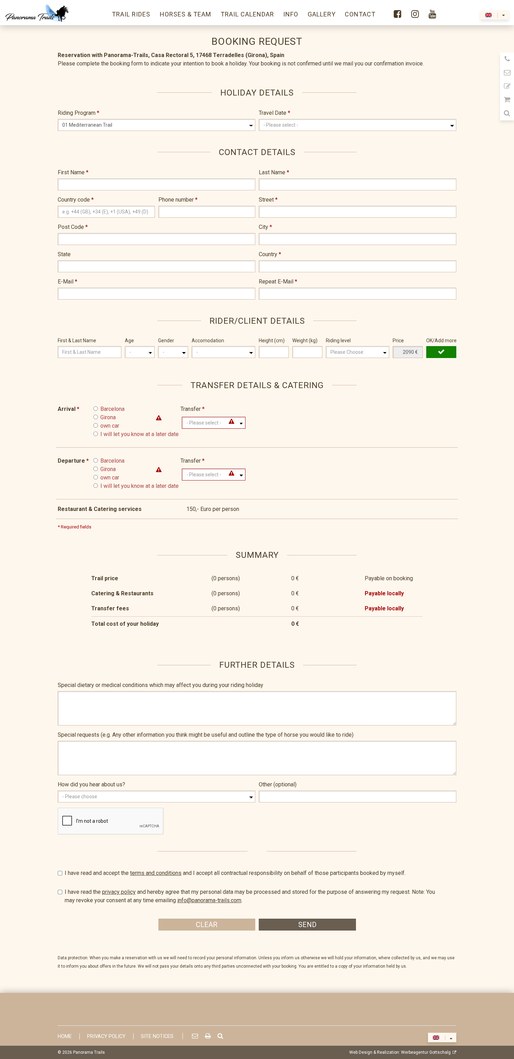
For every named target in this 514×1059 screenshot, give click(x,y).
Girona (108, 417)
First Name (73, 172)
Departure (73, 460)
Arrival (68, 409)
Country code (76, 199)
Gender (166, 340)
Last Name (274, 172)
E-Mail (67, 281)
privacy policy (119, 892)
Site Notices (157, 1036)
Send (307, 924)
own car (109, 425)
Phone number (178, 199)
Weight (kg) (304, 340)
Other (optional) (278, 784)
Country (270, 254)
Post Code (73, 227)
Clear (206, 924)
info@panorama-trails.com (209, 900)
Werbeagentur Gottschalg (426, 1052)
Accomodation (208, 340)
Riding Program (78, 113)
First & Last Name (77, 340)
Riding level (338, 340)
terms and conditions (155, 873)
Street (268, 199)
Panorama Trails (89, 1052)
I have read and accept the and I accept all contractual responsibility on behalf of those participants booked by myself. (235, 873)
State (64, 254)
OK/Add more (441, 340)
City (265, 227)
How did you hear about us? (91, 784)
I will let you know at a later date (139, 434)
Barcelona (112, 409)
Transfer (192, 409)
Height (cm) (272, 340)
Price (398, 340)
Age (129, 340)
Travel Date (274, 113)
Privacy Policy (106, 1036)
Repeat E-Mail (278, 281)
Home (65, 1036)
